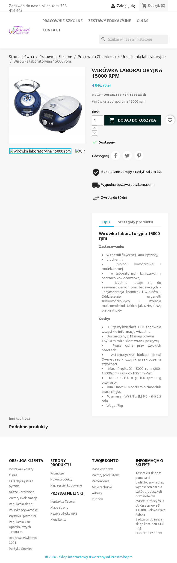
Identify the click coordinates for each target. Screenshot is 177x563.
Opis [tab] (106, 222)
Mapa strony (59, 507)
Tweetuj (127, 155)
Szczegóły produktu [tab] (135, 222)
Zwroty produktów (105, 475)
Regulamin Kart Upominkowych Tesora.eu (20, 527)
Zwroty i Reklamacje (23, 498)
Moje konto (58, 519)
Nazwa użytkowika (63, 513)
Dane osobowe (103, 469)
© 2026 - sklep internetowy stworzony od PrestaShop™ (88, 557)
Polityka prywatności (23, 510)
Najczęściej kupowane (66, 485)
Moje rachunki (102, 487)
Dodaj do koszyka (132, 120)
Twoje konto (105, 460)
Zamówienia (100, 481)
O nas (142, 21)
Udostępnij (115, 155)
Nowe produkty (61, 479)
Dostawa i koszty (21, 469)
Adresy (97, 493)
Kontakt (51, 30)
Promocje (57, 473)
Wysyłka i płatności (22, 516)
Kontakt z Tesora (62, 501)
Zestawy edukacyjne (109, 21)
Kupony (97, 499)
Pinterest (139, 155)
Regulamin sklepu (21, 504)
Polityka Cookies (20, 549)
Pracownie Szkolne (62, 21)
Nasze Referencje (21, 492)
